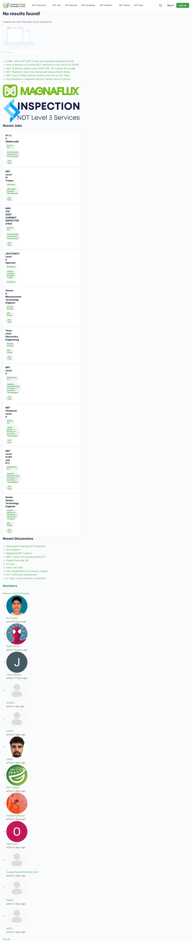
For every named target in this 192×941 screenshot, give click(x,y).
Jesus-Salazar (13, 674)
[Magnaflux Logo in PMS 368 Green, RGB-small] (41, 90)
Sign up (182, 5)
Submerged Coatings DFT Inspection (26, 546)
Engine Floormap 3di (17, 560)
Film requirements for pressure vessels (26, 571)
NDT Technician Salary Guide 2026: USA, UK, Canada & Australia (40, 68)
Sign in (170, 5)
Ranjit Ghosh (13, 646)
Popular (25, 593)
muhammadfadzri (15, 815)
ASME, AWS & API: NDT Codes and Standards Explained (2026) (40, 61)
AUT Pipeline (13, 549)
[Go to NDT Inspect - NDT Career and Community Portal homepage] (14, 5)
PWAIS (9, 900)
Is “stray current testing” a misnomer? (26, 578)
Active (16, 593)
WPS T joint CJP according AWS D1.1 (25, 556)
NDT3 (9, 928)
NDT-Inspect (13, 787)
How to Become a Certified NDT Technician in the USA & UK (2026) (42, 64)
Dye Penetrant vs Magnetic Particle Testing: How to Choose (38, 79)
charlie (9, 730)
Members (10, 586)
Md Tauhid (11, 618)
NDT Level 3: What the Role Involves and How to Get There (38, 75)
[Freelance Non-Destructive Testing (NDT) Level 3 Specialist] (41, 110)
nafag (9, 759)
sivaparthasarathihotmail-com (22, 872)
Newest (7, 593)
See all (6, 939)
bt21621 (10, 702)
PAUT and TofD (14, 567)
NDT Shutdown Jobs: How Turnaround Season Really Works (38, 71)
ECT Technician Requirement (21, 574)
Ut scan (10, 563)
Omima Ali (11, 843)
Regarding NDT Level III (18, 553)
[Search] (160, 5)
